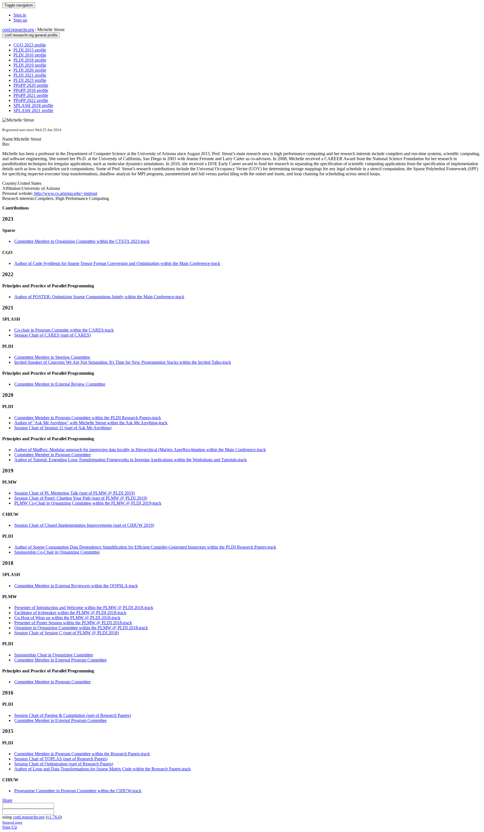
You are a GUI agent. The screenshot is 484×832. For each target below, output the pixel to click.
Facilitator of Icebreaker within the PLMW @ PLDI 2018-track (70, 612)
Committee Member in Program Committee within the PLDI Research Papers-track (87, 417)
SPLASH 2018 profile (33, 105)
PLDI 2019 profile (29, 65)
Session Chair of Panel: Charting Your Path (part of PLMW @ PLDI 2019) (80, 498)
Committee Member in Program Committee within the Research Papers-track (82, 753)
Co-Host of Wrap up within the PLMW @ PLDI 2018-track (67, 617)
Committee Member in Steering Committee (52, 357)
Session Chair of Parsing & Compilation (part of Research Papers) (72, 715)
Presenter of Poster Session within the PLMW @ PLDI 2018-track (73, 622)
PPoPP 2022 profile (30, 100)
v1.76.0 (54, 817)
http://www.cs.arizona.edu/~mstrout (65, 193)
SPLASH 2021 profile (33, 110)
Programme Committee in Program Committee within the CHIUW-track (77, 790)
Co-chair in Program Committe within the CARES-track (64, 330)
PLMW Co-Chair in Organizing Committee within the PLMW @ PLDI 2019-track (87, 503)
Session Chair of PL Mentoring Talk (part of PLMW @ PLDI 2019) (74, 493)
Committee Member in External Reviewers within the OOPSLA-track (76, 585)
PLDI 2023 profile (29, 80)
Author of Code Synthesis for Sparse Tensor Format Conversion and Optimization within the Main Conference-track (117, 263)
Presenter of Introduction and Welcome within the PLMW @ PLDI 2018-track (83, 607)
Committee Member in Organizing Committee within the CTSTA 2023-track (82, 241)
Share (7, 800)
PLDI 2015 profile (29, 50)
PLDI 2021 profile (29, 75)
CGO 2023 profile (29, 45)
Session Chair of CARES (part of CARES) (52, 335)
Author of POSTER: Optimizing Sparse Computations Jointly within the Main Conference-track (99, 296)
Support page (12, 822)
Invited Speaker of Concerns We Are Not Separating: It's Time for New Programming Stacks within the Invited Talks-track (122, 362)
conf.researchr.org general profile (30, 35)
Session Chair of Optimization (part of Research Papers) (63, 763)
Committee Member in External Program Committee (60, 660)
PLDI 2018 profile (29, 60)
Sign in (19, 15)
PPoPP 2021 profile (30, 95)
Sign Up (9, 827)
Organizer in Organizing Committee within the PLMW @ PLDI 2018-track (81, 627)
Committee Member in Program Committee (52, 454)
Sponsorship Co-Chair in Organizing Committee (57, 552)
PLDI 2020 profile (29, 70)
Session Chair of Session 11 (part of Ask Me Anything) (62, 427)
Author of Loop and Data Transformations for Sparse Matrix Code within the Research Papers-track (102, 768)
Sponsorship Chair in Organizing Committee (53, 654)
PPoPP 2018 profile (30, 90)
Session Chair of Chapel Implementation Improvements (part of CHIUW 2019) (84, 525)
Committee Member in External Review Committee (59, 384)
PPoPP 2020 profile (30, 85)
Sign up (20, 20)
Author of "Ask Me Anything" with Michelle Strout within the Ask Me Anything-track (90, 422)
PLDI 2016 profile (29, 55)
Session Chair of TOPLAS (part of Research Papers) (61, 758)
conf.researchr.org (18, 29)
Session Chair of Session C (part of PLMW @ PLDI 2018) (66, 632)
